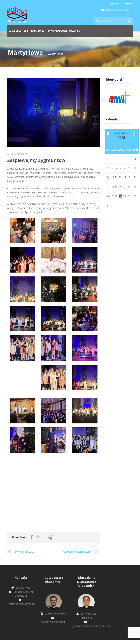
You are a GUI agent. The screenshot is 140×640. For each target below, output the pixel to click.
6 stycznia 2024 (19, 153)
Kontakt (128, 3)
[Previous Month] (108, 133)
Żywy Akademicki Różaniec (64, 30)
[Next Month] (135, 133)
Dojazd (114, 3)
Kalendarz (37, 30)
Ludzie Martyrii (18, 30)
